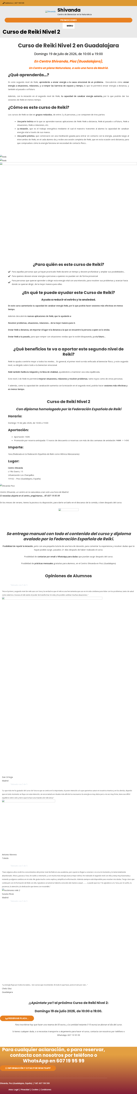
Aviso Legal (13, 1089)
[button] (68, 20)
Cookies (35, 1089)
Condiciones (46, 1089)
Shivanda (69, 10)
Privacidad (25, 1089)
